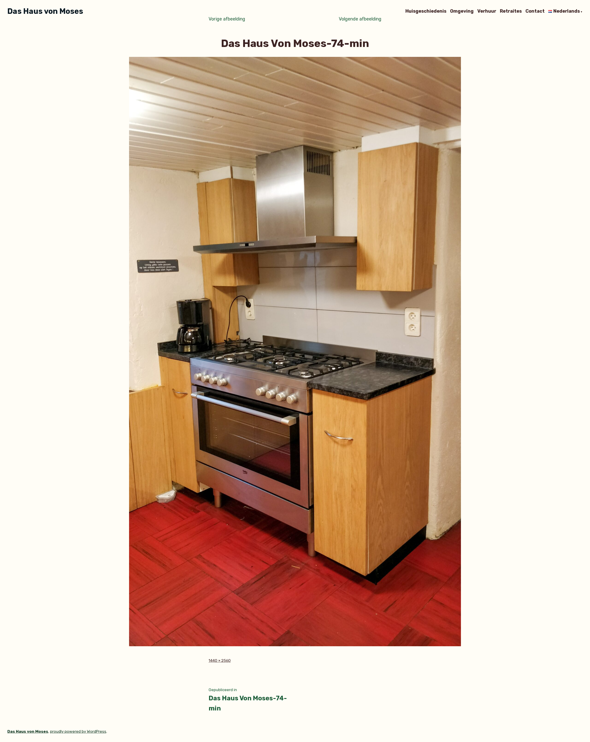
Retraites (511, 11)
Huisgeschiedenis (425, 11)
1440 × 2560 (220, 660)
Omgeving (462, 11)
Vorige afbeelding (227, 19)
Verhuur (486, 11)
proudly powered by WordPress (78, 731)
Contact (535, 11)
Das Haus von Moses (45, 11)
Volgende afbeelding (360, 19)
